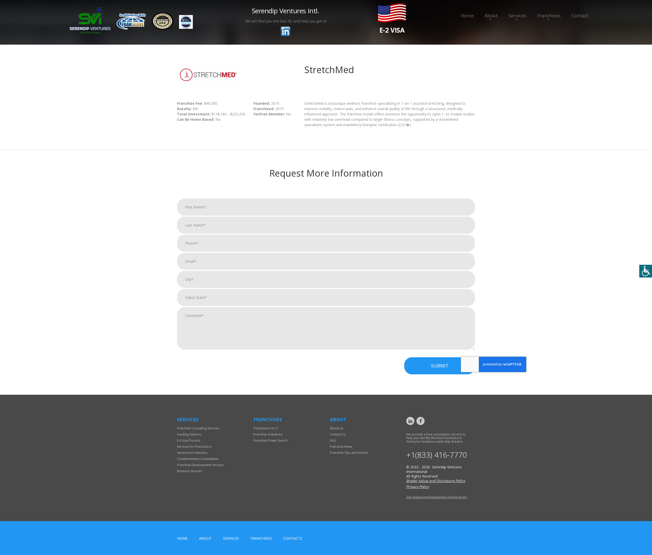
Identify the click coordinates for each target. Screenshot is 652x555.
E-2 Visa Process (188, 440)
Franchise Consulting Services (198, 428)
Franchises (549, 15)
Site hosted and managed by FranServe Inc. (436, 497)
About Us (336, 428)
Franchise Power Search (270, 440)
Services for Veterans (192, 453)
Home (467, 15)
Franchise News (341, 446)
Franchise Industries (267, 434)
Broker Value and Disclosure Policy (435, 480)
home (182, 538)
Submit (440, 366)
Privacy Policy (417, 486)
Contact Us (338, 434)
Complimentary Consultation (198, 459)
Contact (580, 15)
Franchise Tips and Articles (349, 453)
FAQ (333, 440)
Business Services (189, 471)
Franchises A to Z (265, 428)
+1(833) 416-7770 (436, 455)
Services (517, 15)
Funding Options (189, 434)
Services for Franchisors (194, 446)
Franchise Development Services (200, 465)
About (491, 15)
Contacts (292, 538)
